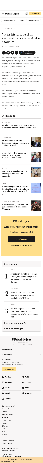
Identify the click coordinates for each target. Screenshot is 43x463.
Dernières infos (9, 20)
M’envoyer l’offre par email (21, 245)
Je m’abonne (21, 239)
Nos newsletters (7, 354)
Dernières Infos (8, 28)
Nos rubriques (7, 349)
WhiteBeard (17, 456)
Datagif (9, 454)
